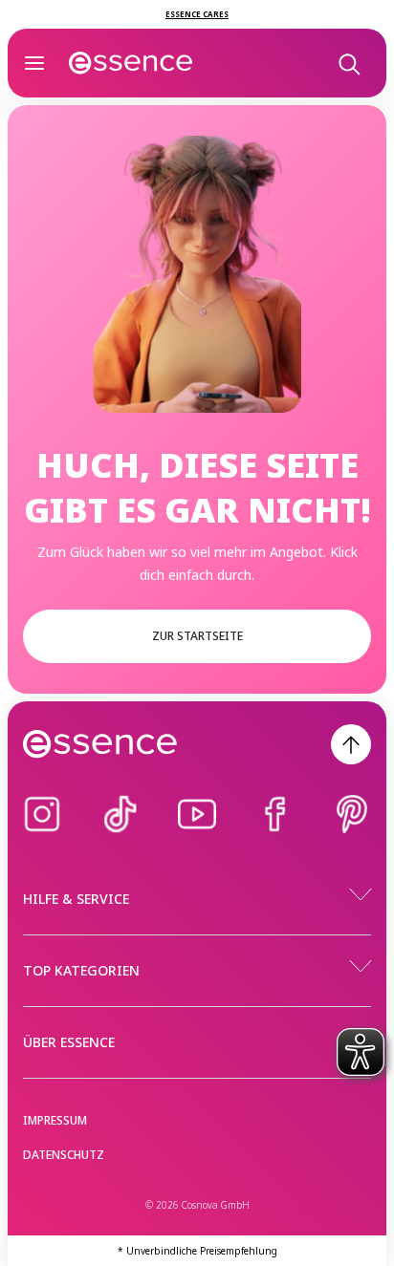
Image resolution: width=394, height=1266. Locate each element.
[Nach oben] (351, 744)
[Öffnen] (34, 63)
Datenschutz (63, 1155)
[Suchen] (348, 63)
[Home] (131, 63)
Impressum (55, 1120)
